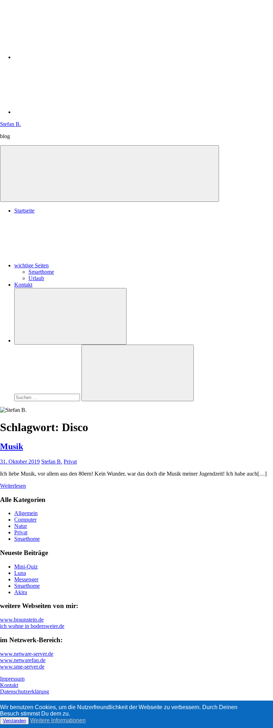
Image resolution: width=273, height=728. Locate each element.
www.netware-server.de (26, 654)
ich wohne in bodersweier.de (32, 626)
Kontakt (23, 285)
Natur (20, 526)
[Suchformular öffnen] (70, 316)
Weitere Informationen (58, 720)
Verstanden (14, 720)
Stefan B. (10, 124)
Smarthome (41, 272)
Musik (11, 446)
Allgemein (26, 513)
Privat (70, 462)
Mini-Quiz (26, 567)
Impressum (12, 679)
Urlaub (36, 278)
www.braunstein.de (22, 620)
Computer (25, 520)
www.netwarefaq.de (23, 660)
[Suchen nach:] (47, 397)
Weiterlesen (13, 486)
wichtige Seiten (31, 265)
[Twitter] (67, 112)
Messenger (26, 579)
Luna (20, 573)
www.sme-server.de (22, 667)
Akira (20, 592)
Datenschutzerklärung (24, 691)
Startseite (24, 211)
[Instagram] (67, 57)
